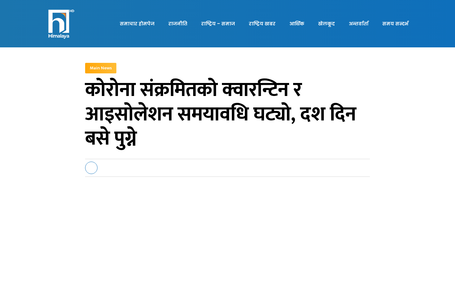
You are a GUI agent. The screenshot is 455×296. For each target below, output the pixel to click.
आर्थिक (296, 23)
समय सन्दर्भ (395, 23)
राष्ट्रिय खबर (262, 23)
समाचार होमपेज (137, 23)
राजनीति (177, 23)
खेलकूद (326, 23)
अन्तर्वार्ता (358, 23)
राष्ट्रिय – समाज (218, 23)
